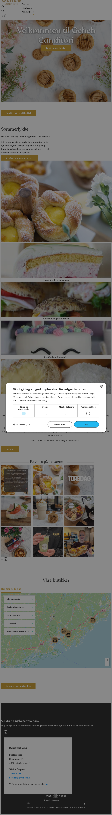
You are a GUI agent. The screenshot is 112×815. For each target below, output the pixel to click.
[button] (21, 424)
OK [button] (86, 424)
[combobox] (101, 386)
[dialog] (56, 407)
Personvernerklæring (37, 400)
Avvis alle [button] (60, 424)
